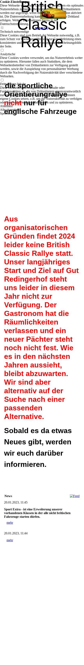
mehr (10, 522)
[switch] (2, 50)
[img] (42, 12)
